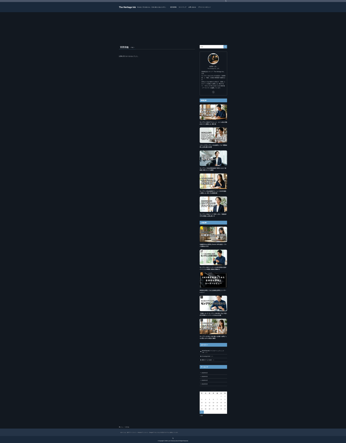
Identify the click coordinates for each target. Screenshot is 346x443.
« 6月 (201, 415)
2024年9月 (205, 384)
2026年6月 (205, 373)
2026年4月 (205, 380)
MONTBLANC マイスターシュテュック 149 (213, 351)
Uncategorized (207, 356)
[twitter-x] (226, 1)
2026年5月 (205, 376)
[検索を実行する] (225, 46)
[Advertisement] (173, 25)
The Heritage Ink (127, 7)
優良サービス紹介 (208, 360)
